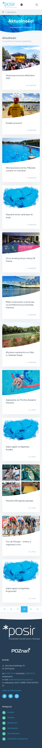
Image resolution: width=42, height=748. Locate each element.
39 (31, 609)
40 (37, 609)
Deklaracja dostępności (17, 739)
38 (24, 609)
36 (11, 609)
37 (18, 609)
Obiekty (10, 718)
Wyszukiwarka (13, 734)
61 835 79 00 (10, 674)
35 (4, 609)
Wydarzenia (12, 728)
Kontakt (10, 712)
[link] (21, 4)
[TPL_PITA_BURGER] (37, 5)
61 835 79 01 (30, 674)
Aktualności (12, 723)
